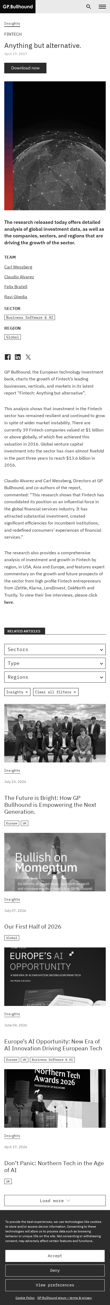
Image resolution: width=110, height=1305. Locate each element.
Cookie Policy (25, 1298)
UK (24, 823)
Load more (52, 1200)
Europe (11, 823)
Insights (12, 23)
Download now (25, 67)
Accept (55, 1255)
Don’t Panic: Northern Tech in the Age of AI (54, 1166)
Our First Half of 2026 (32, 926)
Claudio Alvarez (19, 276)
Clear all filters (53, 692)
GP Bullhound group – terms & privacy (64, 1298)
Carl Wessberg (18, 267)
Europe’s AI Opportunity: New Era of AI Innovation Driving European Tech (53, 1044)
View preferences (55, 1284)
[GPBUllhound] (18, 6)
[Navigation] (102, 6)
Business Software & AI (29, 317)
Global (12, 337)
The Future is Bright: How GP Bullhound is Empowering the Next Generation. (50, 805)
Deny (55, 1270)
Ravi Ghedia (15, 296)
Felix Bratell (15, 286)
